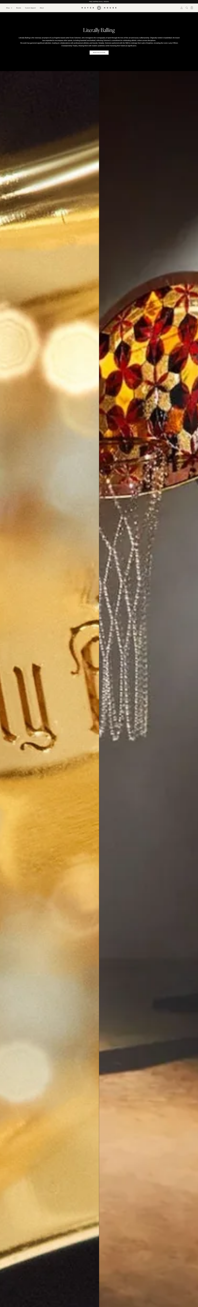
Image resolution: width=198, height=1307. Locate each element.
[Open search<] (187, 8)
